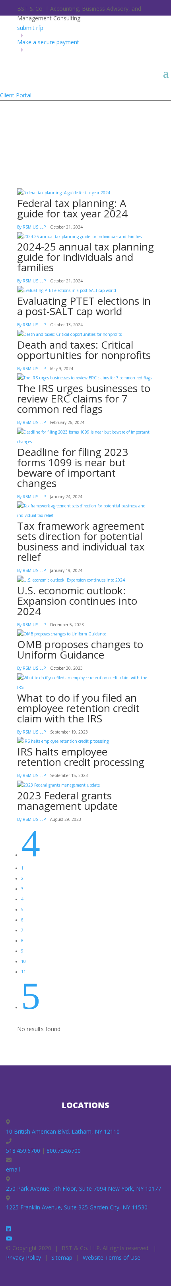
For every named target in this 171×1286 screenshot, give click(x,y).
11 (23, 971)
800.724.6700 (64, 1150)
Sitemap (61, 1257)
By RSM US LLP (31, 227)
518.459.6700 (23, 1150)
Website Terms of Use (111, 1257)
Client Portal (15, 95)
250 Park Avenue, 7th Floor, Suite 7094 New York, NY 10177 (83, 1188)
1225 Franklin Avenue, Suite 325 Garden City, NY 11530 (77, 1207)
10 (23, 961)
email (13, 1169)
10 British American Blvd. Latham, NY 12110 (63, 1131)
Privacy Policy (23, 1257)
